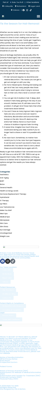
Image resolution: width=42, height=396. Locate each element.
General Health (6, 187)
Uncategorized (6, 233)
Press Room (5, 360)
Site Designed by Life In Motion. (13, 389)
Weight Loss (4, 236)
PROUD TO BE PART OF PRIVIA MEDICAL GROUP (18, 337)
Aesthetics (4, 174)
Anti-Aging (4, 178)
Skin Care (4, 223)
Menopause (4, 220)
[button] (38, 16)
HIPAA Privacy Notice (8, 359)
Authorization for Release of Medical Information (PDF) (20, 373)
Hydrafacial (4, 197)
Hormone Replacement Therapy (13, 194)
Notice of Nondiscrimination (11, 357)
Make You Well (6, 210)
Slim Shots (4, 226)
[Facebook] (24, 10)
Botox (2, 184)
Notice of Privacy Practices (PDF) (14, 371)
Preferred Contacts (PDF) (11, 377)
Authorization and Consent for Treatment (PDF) (20, 375)
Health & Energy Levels (9, 191)
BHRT (2, 181)
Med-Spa (3, 213)
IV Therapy (4, 200)
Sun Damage (5, 230)
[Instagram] (27, 10)
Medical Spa (5, 217)
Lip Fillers (3, 204)
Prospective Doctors (8, 362)
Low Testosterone (7, 207)
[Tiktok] (31, 10)
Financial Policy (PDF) (9, 379)
